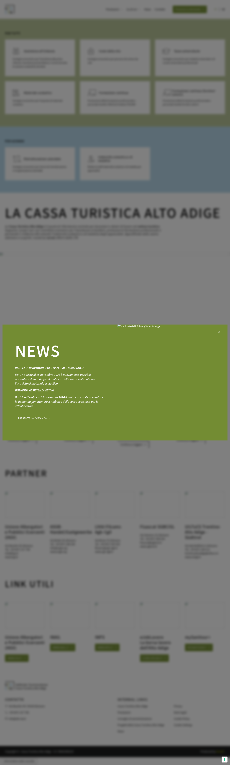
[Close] (218, 332)
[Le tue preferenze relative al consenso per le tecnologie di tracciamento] (224, 759)
